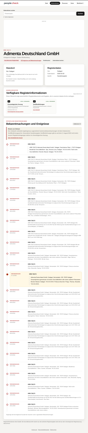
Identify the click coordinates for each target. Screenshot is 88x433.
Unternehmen (55, 3)
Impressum (34, 429)
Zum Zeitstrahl (36, 109)
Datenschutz (53, 429)
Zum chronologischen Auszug (15, 137)
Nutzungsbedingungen (43, 429)
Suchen (80, 13)
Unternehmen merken (58, 60)
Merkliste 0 (80, 3)
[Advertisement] (44, 34)
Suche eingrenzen (9, 17)
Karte (72, 3)
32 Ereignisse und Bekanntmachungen (31, 60)
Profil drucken (46, 60)
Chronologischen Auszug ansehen (15, 111)
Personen (65, 3)
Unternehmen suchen (9, 10)
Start (46, 3)
